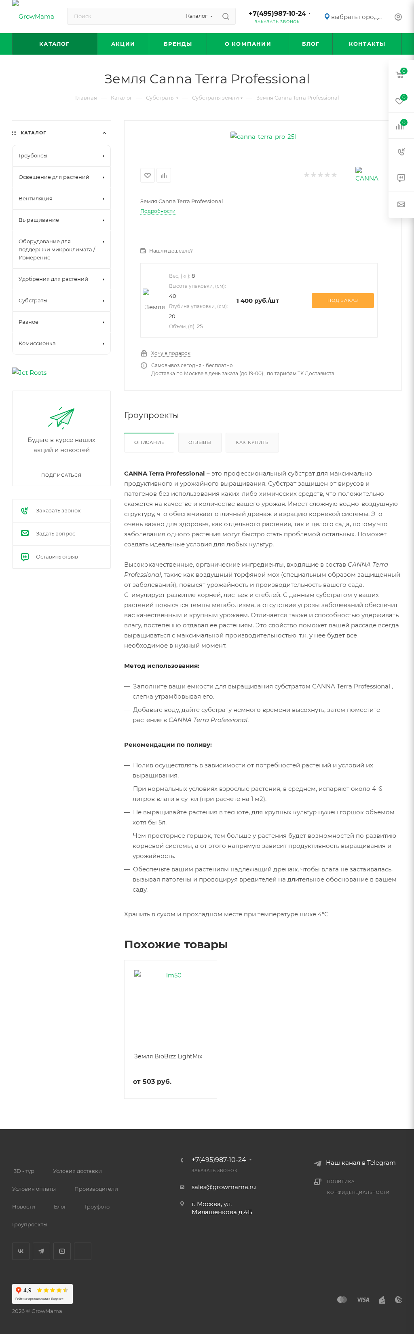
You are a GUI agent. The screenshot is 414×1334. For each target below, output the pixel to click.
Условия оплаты (34, 1188)
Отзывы (199, 442)
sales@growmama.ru (224, 1187)
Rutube (82, 1251)
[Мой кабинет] (398, 18)
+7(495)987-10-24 (277, 13)
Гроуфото (97, 1206)
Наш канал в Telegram (361, 1162)
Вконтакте (21, 1251)
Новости (23, 1206)
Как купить (252, 442)
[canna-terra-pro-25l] (263, 137)
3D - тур (24, 1171)
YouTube (62, 1251)
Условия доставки (77, 1171)
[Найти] (226, 16)
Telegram (41, 1251)
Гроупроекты (29, 1224)
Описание (149, 442)
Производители (96, 1188)
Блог (60, 1206)
